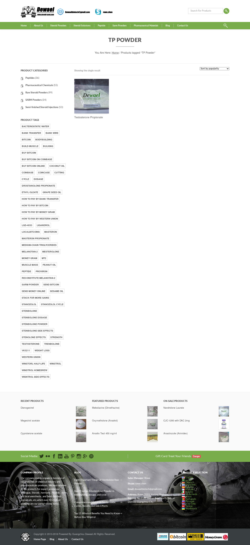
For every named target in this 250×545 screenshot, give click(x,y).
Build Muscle (30, 146)
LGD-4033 (27, 225)
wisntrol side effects (35, 376)
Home (24, 26)
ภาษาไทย (190, 504)
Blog (167, 26)
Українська (191, 508)
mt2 (44, 258)
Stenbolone (29, 311)
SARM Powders (33, 100)
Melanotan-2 (30, 251)
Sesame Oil (56, 291)
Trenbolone (51, 343)
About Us (38, 26)
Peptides (30, 78)
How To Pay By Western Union (40, 218)
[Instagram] (79, 456)
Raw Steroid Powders (36, 93)
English (189, 478)
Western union (31, 357)
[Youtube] (66, 456)
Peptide (101, 26)
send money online (33, 291)
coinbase (27, 172)
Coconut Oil (57, 166)
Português (190, 499)
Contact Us (182, 26)
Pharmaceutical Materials (146, 26)
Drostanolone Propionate (38, 185)
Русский (189, 501)
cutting (59, 172)
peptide (26, 271)
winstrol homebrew (34, 370)
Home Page (40, 539)
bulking (48, 146)
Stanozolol (29, 304)
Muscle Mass (30, 264)
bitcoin (26, 139)
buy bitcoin (29, 152)
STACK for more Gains (35, 297)
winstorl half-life (33, 363)
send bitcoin (51, 284)
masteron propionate (35, 238)
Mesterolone (50, 251)
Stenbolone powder (34, 324)
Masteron (50, 231)
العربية (188, 480)
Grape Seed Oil (52, 192)
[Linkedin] (60, 456)
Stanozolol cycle (52, 304)
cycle (25, 179)
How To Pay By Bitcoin (35, 205)
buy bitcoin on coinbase (37, 159)
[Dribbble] (91, 456)
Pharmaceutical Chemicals (39, 85)
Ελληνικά (190, 485)
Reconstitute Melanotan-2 (38, 278)
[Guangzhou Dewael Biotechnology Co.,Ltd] (25, 535)
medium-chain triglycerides (39, 245)
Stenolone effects (34, 337)
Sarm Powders (119, 26)
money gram (29, 258)
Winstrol (55, 363)
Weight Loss (42, 350)
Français (189, 489)
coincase (44, 172)
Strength (56, 337)
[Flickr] (48, 456)
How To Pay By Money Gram (38, 212)
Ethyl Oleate (30, 192)
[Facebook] (54, 456)
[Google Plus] (85, 456)
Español (189, 487)
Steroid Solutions (82, 26)
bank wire (52, 133)
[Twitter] (41, 456)
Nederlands (191, 494)
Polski (188, 497)
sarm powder (30, 284)
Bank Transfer (31, 133)
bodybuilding (43, 139)
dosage (38, 179)
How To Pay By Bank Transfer (40, 198)
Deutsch (189, 482)
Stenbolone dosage (34, 317)
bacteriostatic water (35, 126)
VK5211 (26, 350)
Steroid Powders (58, 26)
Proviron (41, 271)
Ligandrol (43, 225)
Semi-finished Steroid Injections (41, 107)
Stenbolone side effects (37, 330)
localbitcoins (31, 231)
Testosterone (31, 343)
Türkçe (189, 506)
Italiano (189, 492)
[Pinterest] (72, 456)
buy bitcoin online (33, 166)
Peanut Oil (49, 264)
